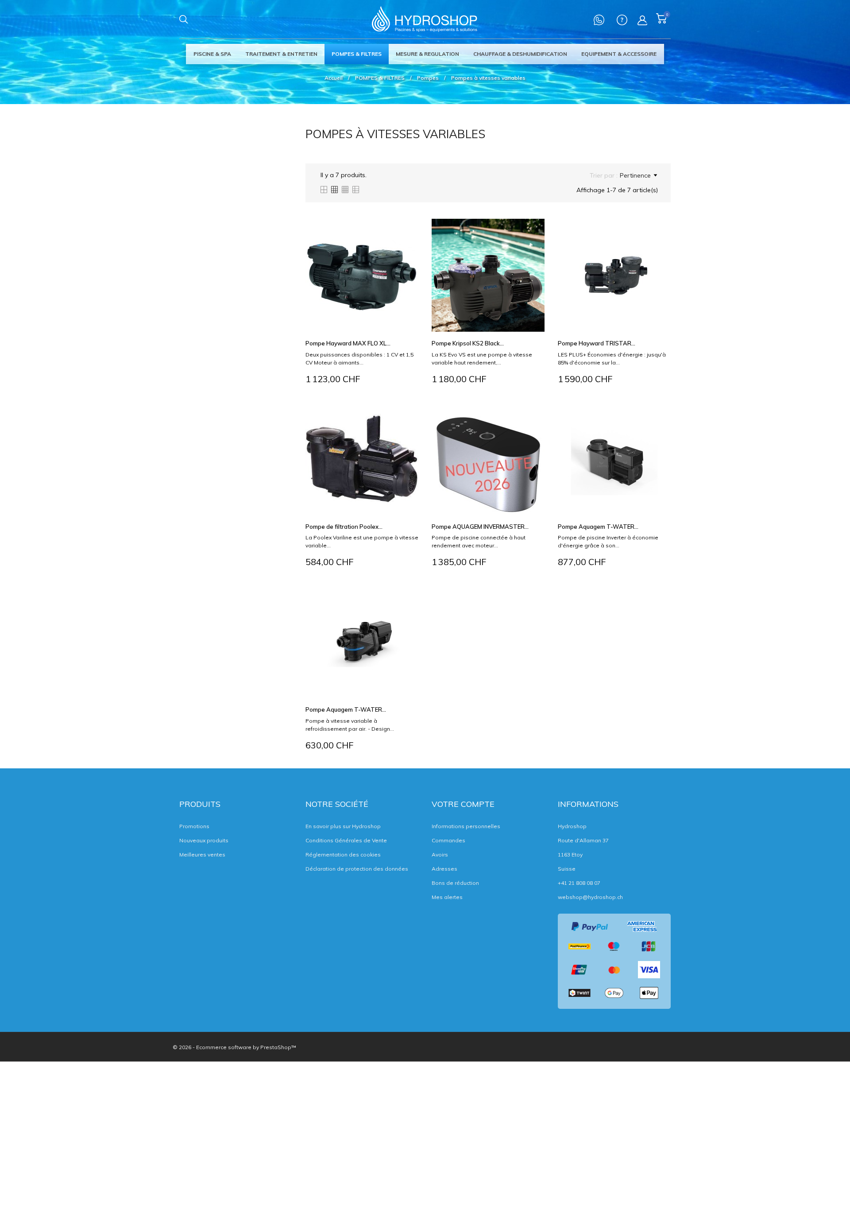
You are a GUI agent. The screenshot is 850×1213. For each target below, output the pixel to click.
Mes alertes (447, 897)
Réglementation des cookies (343, 854)
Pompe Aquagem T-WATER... (598, 526)
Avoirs (440, 854)
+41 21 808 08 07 (579, 883)
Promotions (194, 826)
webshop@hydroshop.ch (590, 897)
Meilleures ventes (202, 854)
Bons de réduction (455, 883)
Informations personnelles (466, 826)
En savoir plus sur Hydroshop (343, 826)
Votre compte (463, 804)
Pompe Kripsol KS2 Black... (468, 343)
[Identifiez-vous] (642, 20)
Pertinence (635, 175)
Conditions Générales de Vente (346, 840)
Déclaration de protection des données (356, 868)
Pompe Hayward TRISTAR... (596, 343)
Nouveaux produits (203, 840)
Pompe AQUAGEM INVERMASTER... (480, 526)
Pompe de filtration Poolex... (343, 526)
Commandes (448, 840)
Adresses (444, 868)
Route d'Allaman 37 (583, 840)
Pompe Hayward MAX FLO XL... (347, 343)
